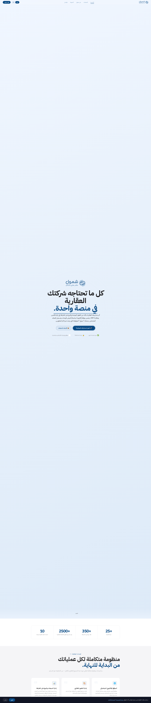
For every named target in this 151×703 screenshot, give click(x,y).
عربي (17, 2)
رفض (5, 700)
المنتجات (86, 2)
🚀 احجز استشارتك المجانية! (84, 328)
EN (13, 2)
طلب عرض (6, 2)
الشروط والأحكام (111, 700)
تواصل (65, 2)
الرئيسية (92, 2)
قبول (12, 700)
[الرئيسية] (143, 2)
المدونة (72, 2)
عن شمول (78, 2)
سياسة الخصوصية (120, 700)
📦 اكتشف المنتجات (63, 328)
